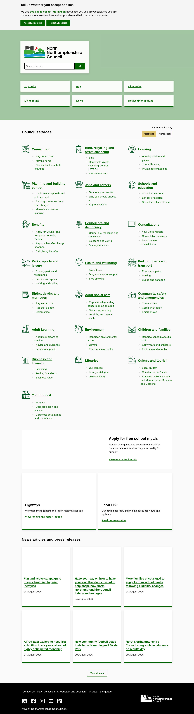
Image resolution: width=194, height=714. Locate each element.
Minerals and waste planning (46, 211)
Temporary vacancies (101, 192)
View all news (97, 673)
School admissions (153, 193)
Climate (93, 344)
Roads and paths (152, 271)
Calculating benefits (47, 251)
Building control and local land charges (49, 203)
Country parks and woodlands (45, 273)
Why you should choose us (102, 198)
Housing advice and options (153, 158)
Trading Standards (46, 373)
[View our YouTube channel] (51, 701)
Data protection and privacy (46, 408)
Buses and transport (153, 279)
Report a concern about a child (156, 339)
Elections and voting (100, 240)
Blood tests (95, 270)
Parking (146, 275)
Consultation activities (154, 236)
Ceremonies (43, 312)
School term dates (152, 197)
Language (106, 691)
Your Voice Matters (152, 231)
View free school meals (123, 459)
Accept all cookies (33, 23)
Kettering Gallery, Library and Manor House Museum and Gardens (156, 380)
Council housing (151, 164)
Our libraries (96, 367)
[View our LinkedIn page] (60, 701)
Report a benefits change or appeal (49, 245)
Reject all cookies (58, 23)
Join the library (97, 376)
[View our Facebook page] (33, 701)
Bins (91, 157)
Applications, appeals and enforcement (49, 195)
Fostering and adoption (155, 349)
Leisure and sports (46, 279)
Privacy (93, 691)
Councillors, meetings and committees (103, 235)
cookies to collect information (48, 11)
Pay (39, 691)
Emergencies (149, 312)
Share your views (99, 245)
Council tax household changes (47, 167)
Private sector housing (154, 168)
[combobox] (49, 66)
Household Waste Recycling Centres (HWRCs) (98, 166)
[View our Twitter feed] (25, 701)
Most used (149, 134)
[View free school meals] (59, 449)
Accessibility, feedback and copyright (65, 691)
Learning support (45, 349)
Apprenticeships (98, 204)
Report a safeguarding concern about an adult (101, 304)
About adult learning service (46, 339)
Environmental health (101, 349)
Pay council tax (44, 156)
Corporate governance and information (47, 416)
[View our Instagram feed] (42, 701)
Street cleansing (98, 173)
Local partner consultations (149, 242)
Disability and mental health (100, 316)
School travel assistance (156, 202)
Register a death (45, 307)
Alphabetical (165, 134)
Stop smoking (97, 278)
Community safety (152, 307)
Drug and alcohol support (103, 274)
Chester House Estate (154, 372)
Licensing (41, 369)
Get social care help (100, 310)
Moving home (43, 160)
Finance (40, 402)
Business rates (44, 377)
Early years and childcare (156, 344)
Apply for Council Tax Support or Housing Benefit (47, 235)
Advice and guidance (48, 344)
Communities (149, 303)
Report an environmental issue (102, 339)
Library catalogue (99, 372)
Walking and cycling (47, 283)
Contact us (28, 691)
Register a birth (44, 303)
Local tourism (149, 367)
